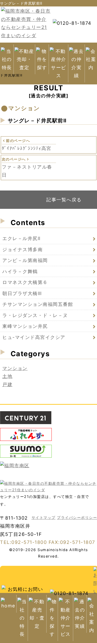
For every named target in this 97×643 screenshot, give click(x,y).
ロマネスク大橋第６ (25, 282)
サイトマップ (44, 517)
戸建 (7, 384)
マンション (15, 368)
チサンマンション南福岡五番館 (37, 304)
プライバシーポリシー (77, 517)
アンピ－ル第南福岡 (25, 260)
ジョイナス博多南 (22, 249)
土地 (7, 376)
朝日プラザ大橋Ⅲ (22, 293)
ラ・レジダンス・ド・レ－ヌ (35, 315)
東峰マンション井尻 (25, 326)
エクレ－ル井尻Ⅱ (21, 238)
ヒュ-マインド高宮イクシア (33, 337)
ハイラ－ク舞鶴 (20, 271)
